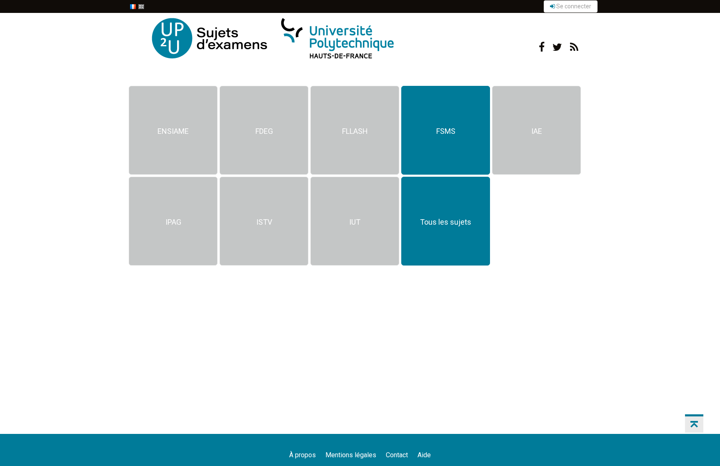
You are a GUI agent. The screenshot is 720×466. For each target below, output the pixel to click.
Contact (397, 455)
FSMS (445, 131)
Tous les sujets (445, 222)
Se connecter (573, 6)
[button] (694, 423)
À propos (302, 455)
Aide (424, 455)
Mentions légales (350, 455)
